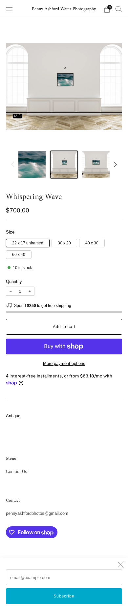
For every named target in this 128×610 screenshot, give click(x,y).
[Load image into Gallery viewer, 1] (32, 165)
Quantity (14, 281)
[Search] (119, 9)
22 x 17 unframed (27, 243)
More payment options (64, 363)
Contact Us (16, 471)
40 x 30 (91, 243)
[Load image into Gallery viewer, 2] (64, 165)
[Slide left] (14, 164)
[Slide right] (114, 164)
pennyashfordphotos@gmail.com (37, 513)
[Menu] (9, 9)
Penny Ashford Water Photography (64, 9)
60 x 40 (18, 254)
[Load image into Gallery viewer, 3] (96, 165)
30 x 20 (64, 243)
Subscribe (64, 596)
